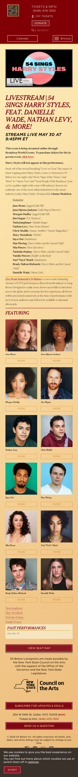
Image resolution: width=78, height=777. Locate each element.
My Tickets (44, 16)
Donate (41, 23)
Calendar (23, 38)
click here (28, 157)
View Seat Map (39, 648)
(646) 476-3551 (44, 10)
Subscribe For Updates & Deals (39, 705)
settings (33, 762)
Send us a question (39, 725)
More (21, 360)
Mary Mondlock (14, 613)
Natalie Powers (13, 622)
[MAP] (61, 714)
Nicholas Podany (14, 617)
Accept (12, 769)
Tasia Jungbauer (14, 608)
